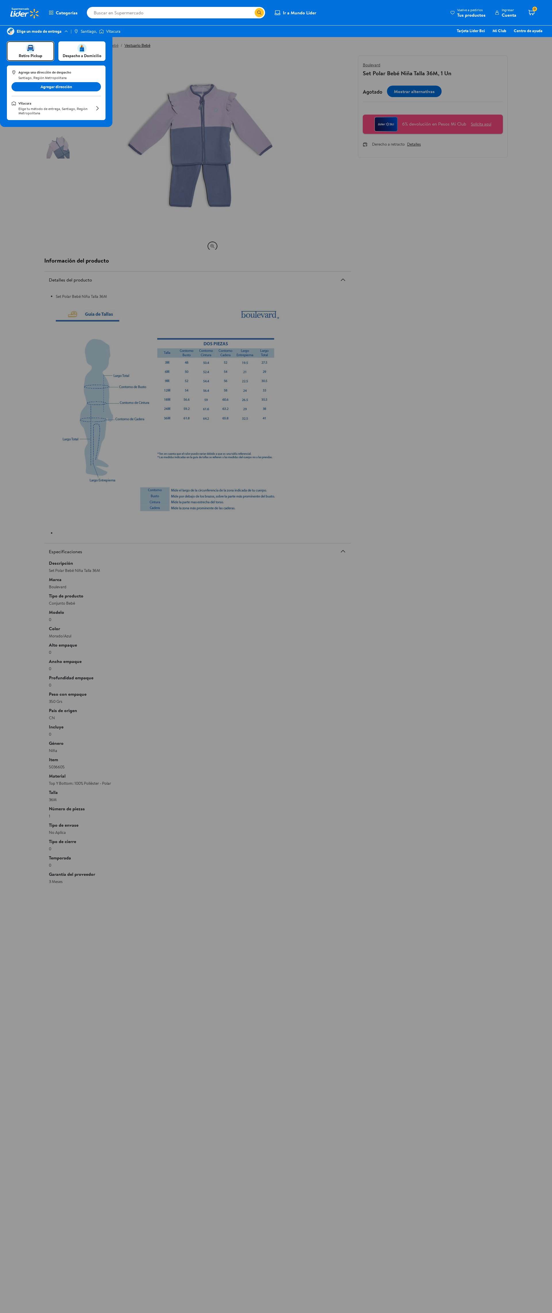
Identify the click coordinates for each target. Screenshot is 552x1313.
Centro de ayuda (528, 31)
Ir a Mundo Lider (299, 12)
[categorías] (259, 12)
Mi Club (499, 31)
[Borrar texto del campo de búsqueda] (250, 12)
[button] (468, 13)
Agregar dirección (56, 87)
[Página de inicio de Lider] (24, 13)
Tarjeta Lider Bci (471, 31)
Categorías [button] (67, 12)
